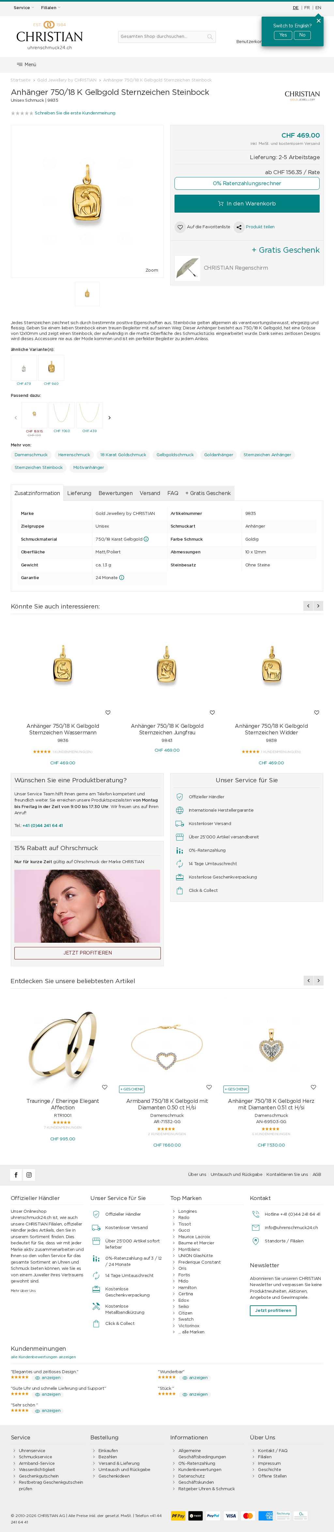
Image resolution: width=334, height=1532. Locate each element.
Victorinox (188, 1326)
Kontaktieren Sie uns (287, 1175)
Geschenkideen (114, 1476)
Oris (182, 1269)
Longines (187, 1211)
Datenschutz (191, 1476)
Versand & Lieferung (119, 1464)
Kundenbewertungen (199, 1470)
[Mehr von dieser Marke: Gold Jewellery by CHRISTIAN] (277, 96)
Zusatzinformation (37, 493)
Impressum (269, 1464)
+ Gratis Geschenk (208, 493)
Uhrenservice (32, 1451)
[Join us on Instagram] (29, 1180)
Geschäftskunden (196, 1482)
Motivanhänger (88, 468)
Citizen (185, 1313)
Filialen (264, 1457)
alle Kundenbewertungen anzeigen (43, 1357)
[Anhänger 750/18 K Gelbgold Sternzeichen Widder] (271, 669)
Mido (183, 1281)
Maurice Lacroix (194, 1237)
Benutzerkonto (251, 42)
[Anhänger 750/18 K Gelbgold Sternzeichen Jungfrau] (167, 669)
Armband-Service (37, 1464)
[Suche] (210, 36)
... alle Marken (191, 1332)
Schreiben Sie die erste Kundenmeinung (75, 113)
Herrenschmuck (74, 455)
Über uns (197, 1175)
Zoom (151, 270)
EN (318, 8)
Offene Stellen (272, 1476)
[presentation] (16, 418)
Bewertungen (116, 493)
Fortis (184, 1275)
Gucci (184, 1230)
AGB (316, 1175)
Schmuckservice (35, 1457)
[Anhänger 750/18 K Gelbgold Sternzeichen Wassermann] (63, 669)
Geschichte (269, 1470)
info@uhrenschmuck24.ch (291, 1228)
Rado (183, 1218)
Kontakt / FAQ (272, 1451)
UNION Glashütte (195, 1256)
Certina (185, 1294)
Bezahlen (108, 1457)
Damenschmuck (31, 455)
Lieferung (79, 493)
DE (296, 8)
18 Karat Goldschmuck (123, 455)
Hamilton (187, 1288)
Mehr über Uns (23, 1291)
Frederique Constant (199, 1262)
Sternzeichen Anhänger (267, 455)
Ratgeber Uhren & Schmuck (206, 1489)
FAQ (172, 493)
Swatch (186, 1319)
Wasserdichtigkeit (37, 1470)
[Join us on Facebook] (16, 1180)
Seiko (183, 1307)
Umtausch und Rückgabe (237, 1175)
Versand (150, 493)
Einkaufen (108, 1451)
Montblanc (189, 1250)
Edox (183, 1301)
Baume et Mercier (196, 1243)
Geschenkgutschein (39, 1476)
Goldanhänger (218, 455)
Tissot (184, 1224)
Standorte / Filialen (284, 1241)
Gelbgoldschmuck (175, 455)
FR (307, 8)
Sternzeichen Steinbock (39, 468)
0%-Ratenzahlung (196, 1464)
